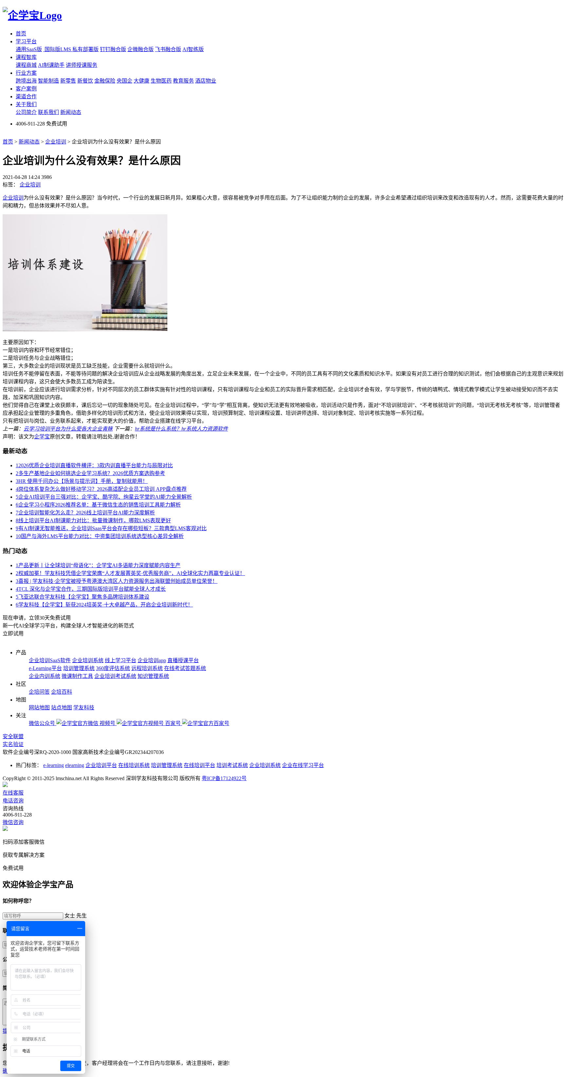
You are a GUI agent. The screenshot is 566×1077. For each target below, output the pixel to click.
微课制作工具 (77, 676)
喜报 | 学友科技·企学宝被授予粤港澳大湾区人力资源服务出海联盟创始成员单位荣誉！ (116, 581)
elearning (74, 765)
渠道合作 (26, 96)
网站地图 (39, 707)
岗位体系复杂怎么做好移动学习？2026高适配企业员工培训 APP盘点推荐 (101, 489)
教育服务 (183, 81)
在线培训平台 (199, 765)
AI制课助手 (51, 65)
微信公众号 (42, 723)
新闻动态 (70, 112)
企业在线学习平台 (303, 765)
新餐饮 (85, 81)
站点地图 (61, 707)
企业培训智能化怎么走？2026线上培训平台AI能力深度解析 (85, 512)
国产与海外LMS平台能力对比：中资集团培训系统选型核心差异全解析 (100, 536)
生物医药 (161, 81)
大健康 (141, 81)
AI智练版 (193, 49)
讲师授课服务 (81, 65)
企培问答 (39, 692)
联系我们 (48, 112)
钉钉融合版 (113, 49)
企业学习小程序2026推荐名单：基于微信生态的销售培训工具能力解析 (98, 505)
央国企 (124, 81)
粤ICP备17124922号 (224, 778)
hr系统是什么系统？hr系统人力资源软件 (181, 429)
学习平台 (26, 41)
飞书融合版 (168, 49)
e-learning (53, 765)
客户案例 (26, 88)
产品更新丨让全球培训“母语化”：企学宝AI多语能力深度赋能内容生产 (98, 565)
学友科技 (83, 707)
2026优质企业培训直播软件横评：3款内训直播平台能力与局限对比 (94, 465)
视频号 (108, 723)
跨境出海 (26, 81)
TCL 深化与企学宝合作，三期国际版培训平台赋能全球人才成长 (91, 589)
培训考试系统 (232, 765)
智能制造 (48, 81)
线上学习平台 (120, 660)
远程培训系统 (147, 668)
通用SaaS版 (29, 49)
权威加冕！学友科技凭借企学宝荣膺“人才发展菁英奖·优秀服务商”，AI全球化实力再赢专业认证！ (130, 573)
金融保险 (104, 81)
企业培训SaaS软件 (50, 660)
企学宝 (42, 436)
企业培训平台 (101, 765)
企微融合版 (140, 49)
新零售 (68, 81)
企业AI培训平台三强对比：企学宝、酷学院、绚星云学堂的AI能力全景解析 (104, 497)
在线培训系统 (134, 765)
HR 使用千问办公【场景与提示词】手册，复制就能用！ (82, 481)
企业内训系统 (44, 676)
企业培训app (152, 660)
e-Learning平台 (45, 668)
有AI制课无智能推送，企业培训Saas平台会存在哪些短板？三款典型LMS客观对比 (111, 528)
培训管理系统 (79, 668)
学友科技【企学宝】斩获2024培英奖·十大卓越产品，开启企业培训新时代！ (104, 604)
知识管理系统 (153, 676)
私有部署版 (85, 49)
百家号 (173, 723)
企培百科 (61, 692)
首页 (21, 33)
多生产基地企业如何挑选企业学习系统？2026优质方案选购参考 (90, 473)
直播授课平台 (183, 660)
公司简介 (26, 112)
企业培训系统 (88, 660)
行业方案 (26, 73)
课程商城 (26, 65)
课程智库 (26, 57)
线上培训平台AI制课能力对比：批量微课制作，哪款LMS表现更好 (93, 520)
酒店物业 (205, 81)
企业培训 (55, 141)
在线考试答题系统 (185, 668)
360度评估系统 (113, 668)
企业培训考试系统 (115, 676)
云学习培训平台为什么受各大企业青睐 (68, 429)
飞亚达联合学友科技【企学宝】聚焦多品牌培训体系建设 (82, 597)
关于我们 (26, 104)
